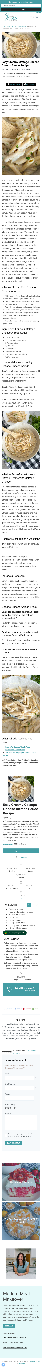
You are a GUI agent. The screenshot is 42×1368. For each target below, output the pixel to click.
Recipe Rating (10, 1105)
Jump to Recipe (15, 84)
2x (33, 905)
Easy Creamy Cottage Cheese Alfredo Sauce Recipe (20, 63)
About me (9, 1326)
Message (8, 1113)
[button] (34, 17)
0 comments (16, 69)
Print (36, 1008)
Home (4, 27)
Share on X (9, 1008)
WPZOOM (22, 1364)
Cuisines (10, 27)
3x (37, 905)
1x (29, 905)
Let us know (19, 991)
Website (7, 1094)
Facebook (19, 1008)
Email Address (10, 1084)
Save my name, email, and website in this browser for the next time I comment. (21, 1135)
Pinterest (28, 1008)
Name (7, 1074)
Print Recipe (30, 84)
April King (27, 69)
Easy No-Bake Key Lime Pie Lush (15, 1348)
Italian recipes (20, 27)
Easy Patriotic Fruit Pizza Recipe (14, 1337)
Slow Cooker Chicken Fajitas (13, 1342)
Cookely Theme (35, 1361)
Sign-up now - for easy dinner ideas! (21, 2)
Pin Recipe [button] (22, 857)
